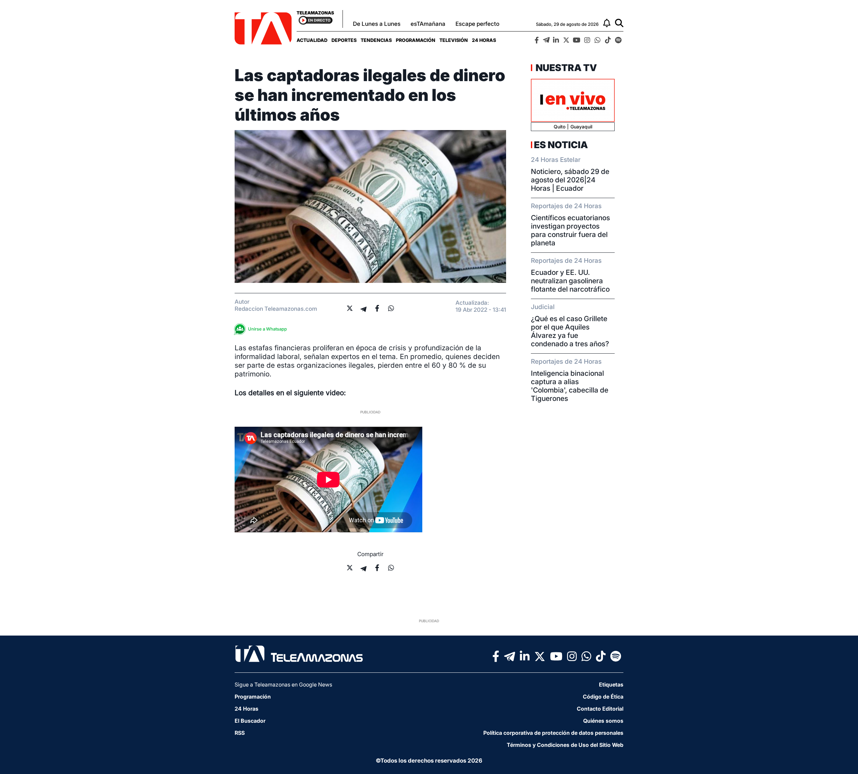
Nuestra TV (565, 67)
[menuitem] (312, 40)
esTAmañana (428, 23)
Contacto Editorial (600, 708)
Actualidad (312, 40)
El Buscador (250, 720)
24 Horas (484, 40)
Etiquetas (611, 684)
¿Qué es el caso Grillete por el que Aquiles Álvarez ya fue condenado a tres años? (570, 331)
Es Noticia (561, 145)
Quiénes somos (603, 720)
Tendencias (376, 40)
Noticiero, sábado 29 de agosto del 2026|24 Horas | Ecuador (570, 179)
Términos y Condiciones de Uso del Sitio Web (565, 744)
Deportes (344, 40)
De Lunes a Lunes (377, 23)
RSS (240, 732)
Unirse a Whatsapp (267, 329)
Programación (415, 40)
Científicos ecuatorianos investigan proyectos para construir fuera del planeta (570, 230)
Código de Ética (603, 696)
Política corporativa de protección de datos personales (553, 732)
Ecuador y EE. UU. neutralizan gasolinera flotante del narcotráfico (570, 280)
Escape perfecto (477, 23)
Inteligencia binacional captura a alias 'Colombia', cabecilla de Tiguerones (569, 386)
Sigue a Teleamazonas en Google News (283, 684)
